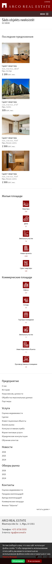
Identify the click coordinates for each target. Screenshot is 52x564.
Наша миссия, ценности (12, 393)
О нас (4, 386)
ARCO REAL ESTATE (26, 5)
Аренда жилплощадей (12, 497)
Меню (42, 14)
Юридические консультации (15, 436)
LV (45, 2)
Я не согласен (34, 561)
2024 (4, 459)
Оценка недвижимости (12, 413)
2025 (4, 455)
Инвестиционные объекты (14, 421)
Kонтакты (8, 485)
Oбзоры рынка (11, 465)
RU (49, 2)
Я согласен (18, 561)
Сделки (5, 417)
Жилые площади (12, 196)
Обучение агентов (10, 440)
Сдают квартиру (14, 67)
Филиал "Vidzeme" (10, 505)
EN (47, 2)
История (6, 389)
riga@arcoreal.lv (18, 532)
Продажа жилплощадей (12, 494)
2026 (4, 452)
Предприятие (10, 381)
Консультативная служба (13, 428)
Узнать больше (10, 556)
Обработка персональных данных (17, 397)
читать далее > (43, 509)
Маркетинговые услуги (12, 432)
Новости (7, 447)
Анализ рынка (8, 424)
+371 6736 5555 (19, 529)
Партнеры (6, 401)
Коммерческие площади (17, 277)
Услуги (6, 408)
